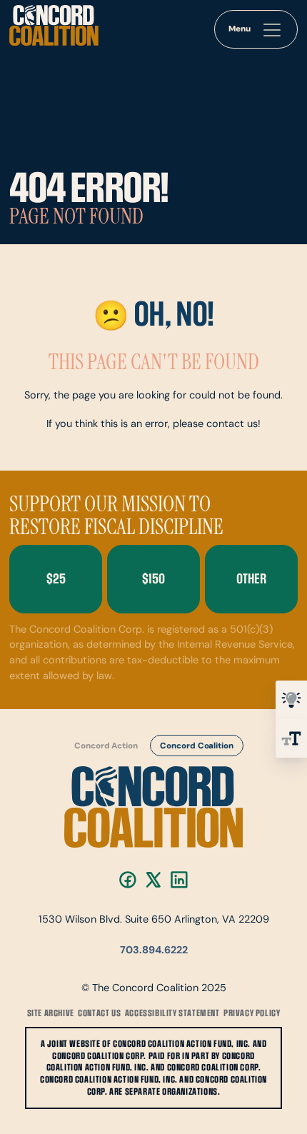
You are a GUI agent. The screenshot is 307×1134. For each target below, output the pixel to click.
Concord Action (106, 745)
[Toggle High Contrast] (291, 700)
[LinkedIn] (179, 880)
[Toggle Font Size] (291, 738)
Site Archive (50, 1013)
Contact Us (99, 1013)
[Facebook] (128, 880)
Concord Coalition (197, 745)
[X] (153, 880)
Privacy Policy (251, 1013)
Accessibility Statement (172, 1013)
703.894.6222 (154, 950)
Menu (239, 29)
